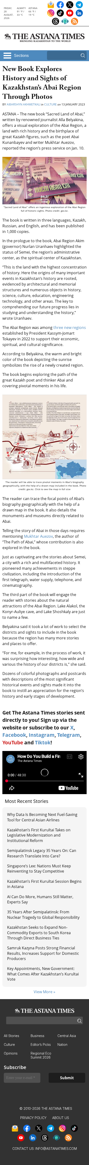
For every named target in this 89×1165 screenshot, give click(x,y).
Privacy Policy (33, 1118)
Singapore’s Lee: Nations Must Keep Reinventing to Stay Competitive (39, 868)
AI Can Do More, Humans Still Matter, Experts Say (40, 899)
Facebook (14, 735)
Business (37, 1036)
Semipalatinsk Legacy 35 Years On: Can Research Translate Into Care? (41, 853)
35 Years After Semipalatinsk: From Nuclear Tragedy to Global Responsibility (43, 914)
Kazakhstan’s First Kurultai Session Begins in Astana (44, 884)
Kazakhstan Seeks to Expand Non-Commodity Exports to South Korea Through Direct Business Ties (39, 933)
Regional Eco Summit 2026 (41, 1055)
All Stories (11, 1036)
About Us (60, 1118)
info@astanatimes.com (56, 1149)
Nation (62, 1044)
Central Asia (66, 1036)
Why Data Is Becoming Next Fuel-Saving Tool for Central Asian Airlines (42, 817)
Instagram (42, 735)
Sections (21, 56)
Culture (50, 104)
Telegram (68, 735)
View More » (44, 991)
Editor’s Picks (41, 1044)
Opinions (11, 1053)
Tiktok (43, 742)
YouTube (12, 742)
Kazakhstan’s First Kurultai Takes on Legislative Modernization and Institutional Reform (38, 835)
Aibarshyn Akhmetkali (23, 104)
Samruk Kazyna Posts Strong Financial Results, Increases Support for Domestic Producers (43, 953)
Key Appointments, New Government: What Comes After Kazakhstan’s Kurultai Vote (43, 974)
